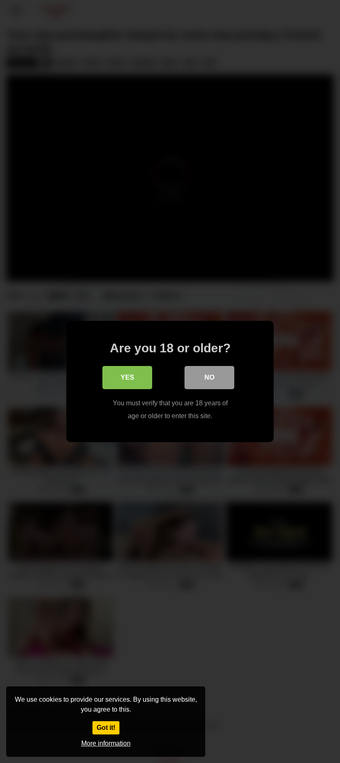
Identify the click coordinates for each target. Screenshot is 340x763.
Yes (127, 377)
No (209, 377)
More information (106, 743)
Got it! (106, 727)
